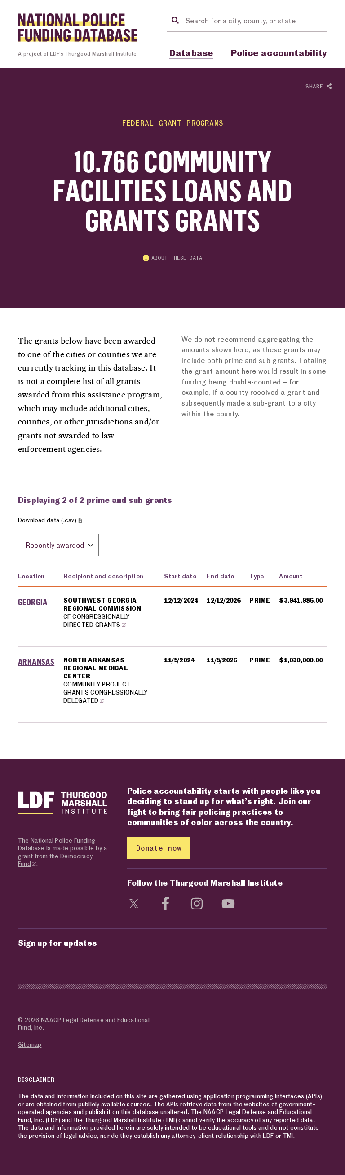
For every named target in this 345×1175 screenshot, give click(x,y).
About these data (176, 257)
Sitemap (29, 1044)
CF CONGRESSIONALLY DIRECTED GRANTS (96, 620)
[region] (172, 644)
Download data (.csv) (47, 520)
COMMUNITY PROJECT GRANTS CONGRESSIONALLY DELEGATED (105, 692)
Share (316, 86)
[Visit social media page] (134, 903)
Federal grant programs (172, 122)
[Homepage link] (77, 27)
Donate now (158, 847)
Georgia (33, 602)
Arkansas (36, 661)
